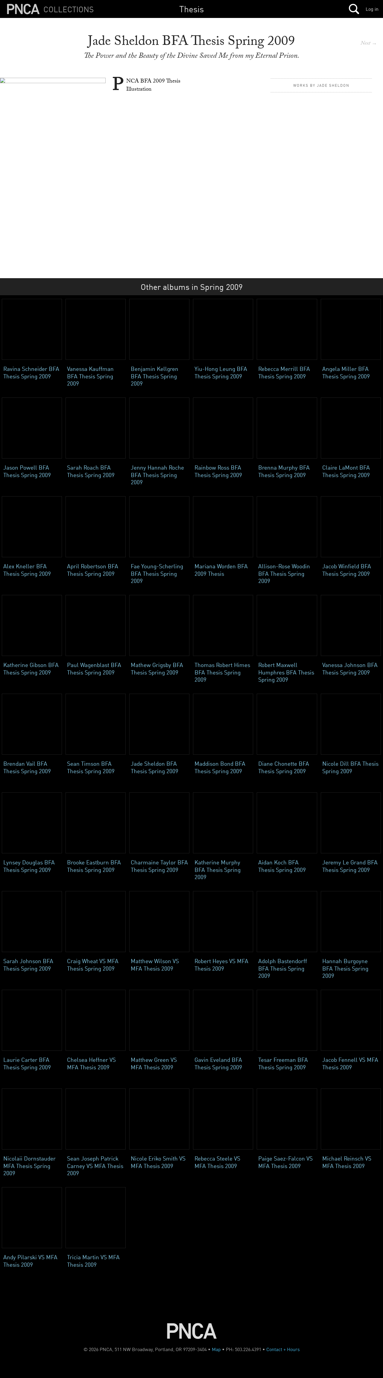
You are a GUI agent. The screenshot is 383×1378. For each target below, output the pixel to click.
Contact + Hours (283, 1349)
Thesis (191, 8)
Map (216, 1349)
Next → (369, 43)
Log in (372, 9)
